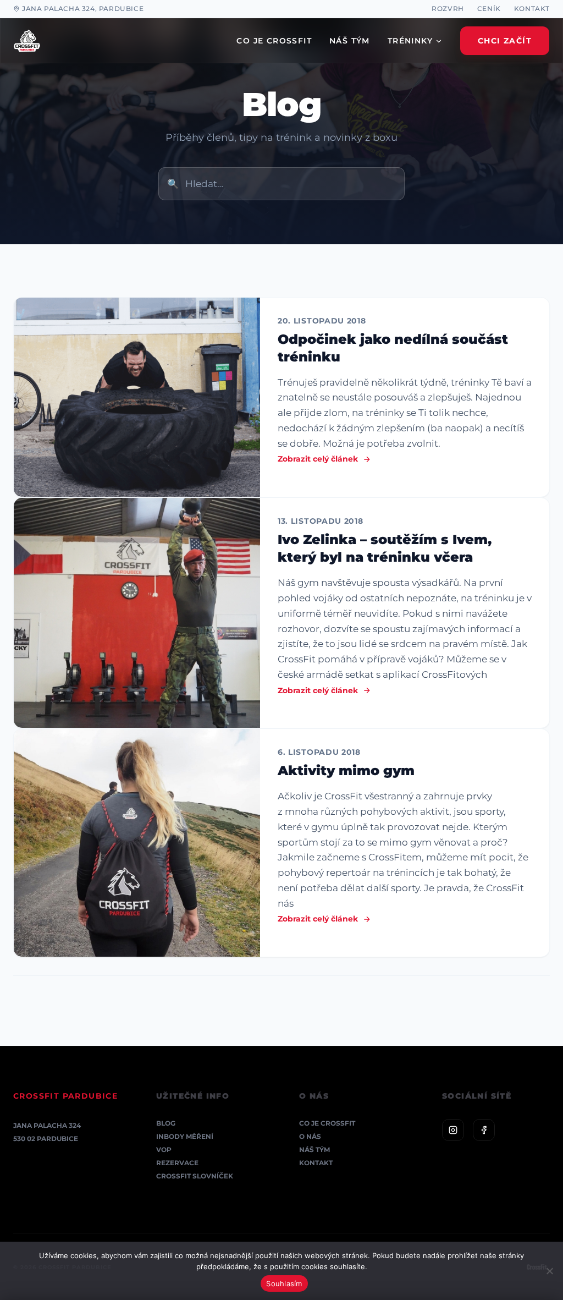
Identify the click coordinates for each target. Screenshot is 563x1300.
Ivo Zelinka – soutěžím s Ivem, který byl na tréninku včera (385, 548)
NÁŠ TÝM (349, 41)
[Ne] (549, 1270)
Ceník (489, 8)
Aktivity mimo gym (346, 770)
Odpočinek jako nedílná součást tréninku (393, 348)
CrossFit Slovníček (194, 1176)
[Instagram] (453, 1130)
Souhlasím (284, 1283)
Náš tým (314, 1149)
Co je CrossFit (327, 1123)
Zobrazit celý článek (318, 459)
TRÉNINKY (410, 41)
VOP (164, 1149)
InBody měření (184, 1136)
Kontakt (532, 8)
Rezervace (177, 1163)
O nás (310, 1136)
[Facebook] (484, 1130)
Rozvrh (448, 8)
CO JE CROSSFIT (274, 41)
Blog (165, 1123)
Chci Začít (505, 41)
